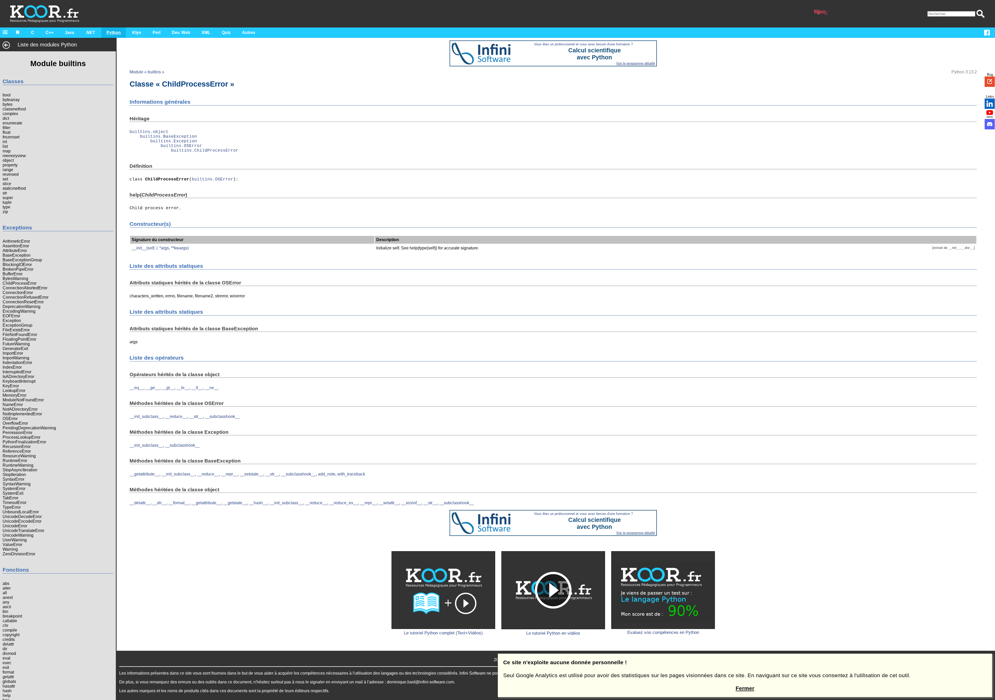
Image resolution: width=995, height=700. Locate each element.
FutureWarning (16, 344)
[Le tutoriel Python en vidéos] (553, 590)
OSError (10, 418)
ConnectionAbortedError (25, 288)
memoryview (14, 155)
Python (113, 32)
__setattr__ (389, 503)
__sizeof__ (411, 503)
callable (10, 621)
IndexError (12, 367)
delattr (8, 644)
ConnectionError (18, 292)
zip (5, 211)
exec (7, 663)
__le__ (182, 388)
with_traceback (351, 474)
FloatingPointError (19, 339)
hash (7, 691)
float (6, 132)
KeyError (11, 386)
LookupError (14, 390)
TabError (10, 498)
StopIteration (14, 474)
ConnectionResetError (23, 302)
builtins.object (149, 132)
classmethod (14, 109)
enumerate (12, 123)
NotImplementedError (22, 414)
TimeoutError (14, 502)
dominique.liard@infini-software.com (420, 682)
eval (6, 658)
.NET (90, 32)
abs (6, 583)
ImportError (13, 353)
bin (5, 611)
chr (5, 625)
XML (206, 32)
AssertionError (16, 246)
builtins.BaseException (168, 136)
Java (69, 32)
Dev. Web (181, 32)
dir (5, 649)
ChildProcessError (20, 283)
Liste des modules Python (47, 44)
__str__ (196, 416)
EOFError (11, 316)
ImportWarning (16, 358)
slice (7, 183)
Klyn (136, 32)
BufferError (13, 274)
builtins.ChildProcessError (204, 150)
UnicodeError (15, 526)
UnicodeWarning (18, 535)
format (8, 672)
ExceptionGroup (17, 325)
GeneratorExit (15, 348)
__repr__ (229, 474)
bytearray (11, 99)
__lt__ (197, 388)
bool (7, 95)
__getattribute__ (144, 474)
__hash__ (258, 503)
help (7, 695)
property (10, 165)
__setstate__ (251, 474)
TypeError (12, 507)
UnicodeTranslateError (23, 530)
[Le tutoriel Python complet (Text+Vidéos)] (443, 590)
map (7, 151)
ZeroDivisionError (19, 554)
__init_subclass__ (146, 416)
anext (8, 597)
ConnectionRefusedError (25, 297)
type (6, 207)
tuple (7, 202)
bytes (7, 104)
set (5, 179)
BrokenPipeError (18, 269)
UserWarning (15, 540)
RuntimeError (15, 460)
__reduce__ (176, 416)
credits (9, 639)
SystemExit (13, 493)
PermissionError (17, 432)
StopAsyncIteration (20, 470)
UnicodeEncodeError (22, 521)
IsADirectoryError (18, 376)
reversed (11, 174)
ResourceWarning (19, 456)
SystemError (14, 488)
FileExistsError (16, 330)
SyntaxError (13, 479)
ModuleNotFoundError (23, 400)
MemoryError (14, 395)
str (5, 193)
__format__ (178, 503)
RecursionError (17, 446)
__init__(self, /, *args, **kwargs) (160, 248)
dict (6, 118)
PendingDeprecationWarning (29, 428)
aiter (7, 588)
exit (6, 667)
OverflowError (15, 423)
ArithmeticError (16, 241)
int (5, 141)
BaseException (17, 255)
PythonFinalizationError (24, 442)
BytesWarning (15, 278)
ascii (7, 607)
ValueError (12, 544)
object (8, 160)
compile (10, 630)
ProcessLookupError (21, 437)
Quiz (226, 32)
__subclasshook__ (222, 416)
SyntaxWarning (17, 484)
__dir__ (159, 503)
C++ (49, 32)
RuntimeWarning (18, 465)
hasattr (9, 686)
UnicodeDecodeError (22, 516)
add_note (326, 474)
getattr (8, 677)
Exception (12, 320)
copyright (11, 635)
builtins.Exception (173, 141)
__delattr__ (140, 503)
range (8, 169)
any (6, 602)
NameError (13, 404)
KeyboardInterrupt (19, 381)
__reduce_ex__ (343, 503)
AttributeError (15, 250)
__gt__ (168, 388)
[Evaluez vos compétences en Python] (663, 590)
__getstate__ (235, 503)
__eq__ (137, 388)
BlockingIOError (17, 264)
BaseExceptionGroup (22, 260)
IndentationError (17, 362)
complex (10, 113)
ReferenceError (17, 451)
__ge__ (153, 388)
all (5, 593)
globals (9, 681)
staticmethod (14, 188)
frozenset (11, 137)
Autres (248, 32)
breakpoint (12, 616)
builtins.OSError (181, 146)
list (5, 146)
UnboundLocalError (21, 512)
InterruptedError (17, 372)
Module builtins (58, 63)
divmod (9, 653)
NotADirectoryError (20, 409)
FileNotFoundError (20, 334)
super (8, 197)
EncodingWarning (19, 311)
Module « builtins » (147, 72)
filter (6, 127)
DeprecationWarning (21, 306)
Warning (10, 549)
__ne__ (212, 388)
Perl (156, 32)
